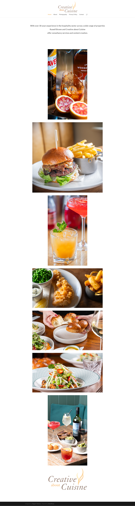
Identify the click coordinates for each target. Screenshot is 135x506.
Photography (63, 14)
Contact (81, 14)
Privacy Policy (73, 14)
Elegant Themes (36, 504)
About (55, 14)
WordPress (51, 504)
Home (49, 14)
